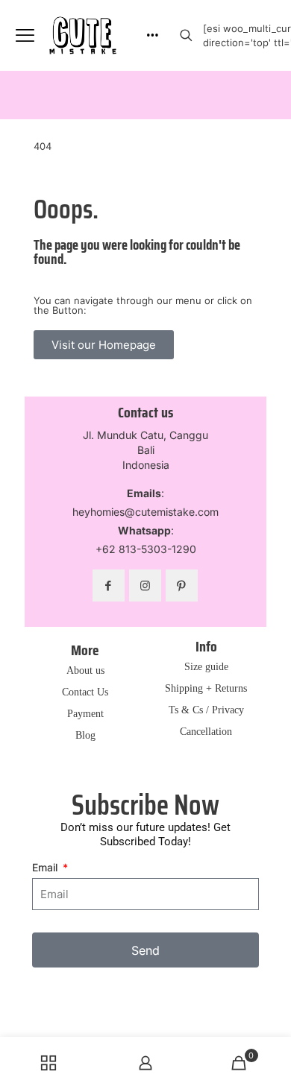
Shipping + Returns (206, 689)
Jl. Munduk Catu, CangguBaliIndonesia (145, 450)
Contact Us (85, 692)
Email (46, 867)
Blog (85, 735)
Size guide (206, 667)
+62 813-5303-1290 (146, 549)
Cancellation (206, 732)
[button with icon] (109, 585)
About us (85, 671)
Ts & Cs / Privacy (206, 710)
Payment (85, 714)
